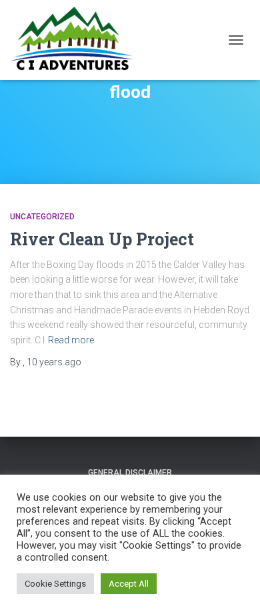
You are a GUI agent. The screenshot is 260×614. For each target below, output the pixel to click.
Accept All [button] (129, 584)
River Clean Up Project (102, 239)
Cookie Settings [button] (55, 584)
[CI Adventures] (76, 40)
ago (54, 362)
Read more (71, 340)
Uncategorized (42, 216)
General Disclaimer (130, 472)
